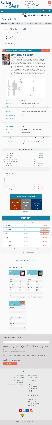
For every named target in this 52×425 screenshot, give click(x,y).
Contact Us (26, 371)
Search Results (12, 23)
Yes (22, 118)
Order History (46, 15)
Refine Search (20, 23)
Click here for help (30, 252)
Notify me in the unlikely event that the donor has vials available (26, 248)
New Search (4, 23)
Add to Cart (41, 173)
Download (41, 153)
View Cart (25, 15)
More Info (25, 211)
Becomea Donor (49, 5)
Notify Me (45, 225)
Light (19, 89)
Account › (45, 10)
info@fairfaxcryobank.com (18, 384)
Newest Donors (29, 23)
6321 (11, 273)
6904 (11, 303)
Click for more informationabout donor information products (26, 259)
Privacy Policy (26, 423)
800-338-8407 (20, 380)
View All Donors (47, 23)
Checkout (37, 15)
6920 (28, 273)
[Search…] (50, 11)
